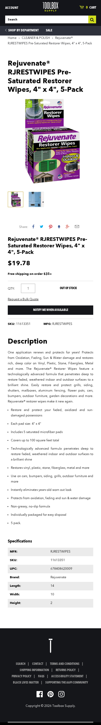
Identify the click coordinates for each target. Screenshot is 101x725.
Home (12, 38)
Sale (49, 30)
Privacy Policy (21, 676)
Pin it (50, 226)
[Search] (92, 19)
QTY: (11, 288)
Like (33, 226)
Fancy (59, 226)
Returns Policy (66, 670)
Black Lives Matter (26, 682)
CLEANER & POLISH (36, 38)
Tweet (41, 226)
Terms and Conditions (65, 664)
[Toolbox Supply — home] (50, 7)
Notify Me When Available (50, 310)
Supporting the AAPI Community (66, 682)
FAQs (41, 676)
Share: (23, 227)
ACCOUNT (11, 8)
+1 (67, 226)
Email (77, 226)
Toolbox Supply (63, 706)
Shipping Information (34, 670)
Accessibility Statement (67, 676)
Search (20, 664)
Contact (37, 664)
